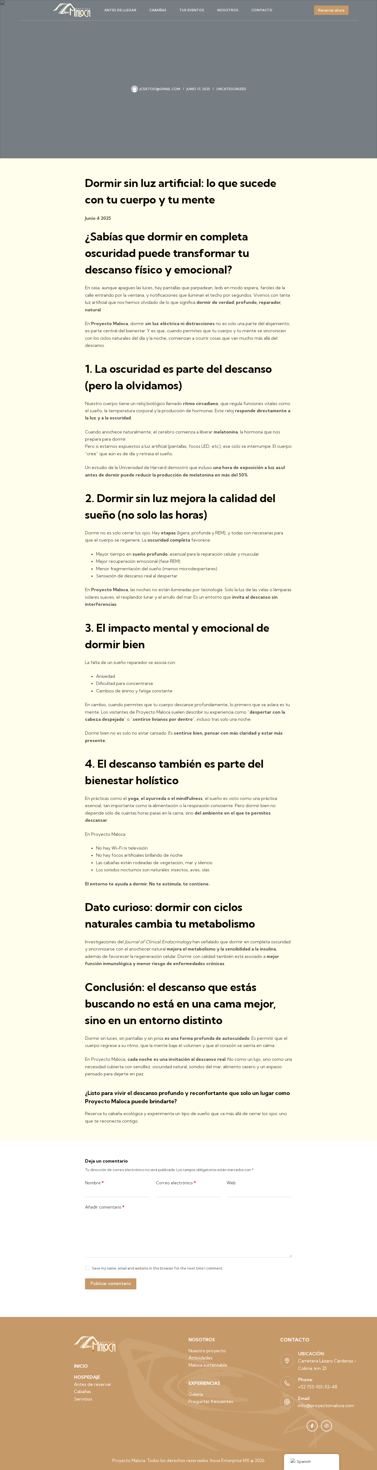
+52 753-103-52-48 (317, 1386)
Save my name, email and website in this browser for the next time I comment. (157, 1268)
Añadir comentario (104, 1207)
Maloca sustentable (208, 1365)
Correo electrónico (176, 1182)
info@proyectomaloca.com (326, 1405)
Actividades (201, 1358)
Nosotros (227, 10)
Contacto (261, 10)
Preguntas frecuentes (211, 1401)
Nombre (94, 1182)
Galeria (196, 1394)
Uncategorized (231, 89)
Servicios (83, 1399)
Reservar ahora (331, 10)
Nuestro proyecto (207, 1350)
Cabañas (157, 10)
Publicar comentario (111, 1283)
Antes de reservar (92, 1384)
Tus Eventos (191, 10)
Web (231, 1182)
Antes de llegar (120, 10)
